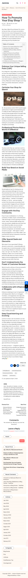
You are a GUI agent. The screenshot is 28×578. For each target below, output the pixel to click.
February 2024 (7, 515)
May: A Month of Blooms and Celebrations (11, 458)
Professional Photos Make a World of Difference (12, 50)
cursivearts (6, 487)
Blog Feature (7, 551)
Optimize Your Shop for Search (11, 48)
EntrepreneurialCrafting (8, 373)
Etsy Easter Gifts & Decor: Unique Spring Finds (14, 468)
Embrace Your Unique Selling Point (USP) (13, 46)
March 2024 (7, 512)
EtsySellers (5, 375)
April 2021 (6, 529)
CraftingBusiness (6, 370)
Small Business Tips (6, 14)
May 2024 (6, 506)
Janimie (5, 3)
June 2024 (6, 503)
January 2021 (7, 532)
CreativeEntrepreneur (16, 370)
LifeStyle (6, 557)
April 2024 (6, 509)
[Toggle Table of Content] (22, 44)
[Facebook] (11, 365)
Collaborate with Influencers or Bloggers (13, 61)
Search (7, 436)
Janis (5, 384)
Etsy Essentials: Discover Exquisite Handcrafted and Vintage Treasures (13, 463)
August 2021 (7, 526)
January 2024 (7, 518)
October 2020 (7, 535)
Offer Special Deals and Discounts (12, 56)
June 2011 (6, 538)
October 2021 (7, 523)
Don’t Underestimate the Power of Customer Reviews (12, 58)
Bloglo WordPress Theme (14, 575)
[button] (7, 399)
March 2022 (7, 520)
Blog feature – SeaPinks (13, 482)
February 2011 (7, 541)
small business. (13, 375)
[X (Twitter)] (14, 365)
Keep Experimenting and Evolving (11, 62)
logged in (12, 431)
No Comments (7, 25)
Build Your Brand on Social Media (11, 53)
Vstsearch (6, 478)
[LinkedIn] (17, 365)
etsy (16, 373)
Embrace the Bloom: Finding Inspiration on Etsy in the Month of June (13, 453)
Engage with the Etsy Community (12, 54)
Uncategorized (7, 563)
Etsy (5, 554)
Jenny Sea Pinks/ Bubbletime (11, 481)
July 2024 (6, 500)
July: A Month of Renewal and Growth (13, 449)
